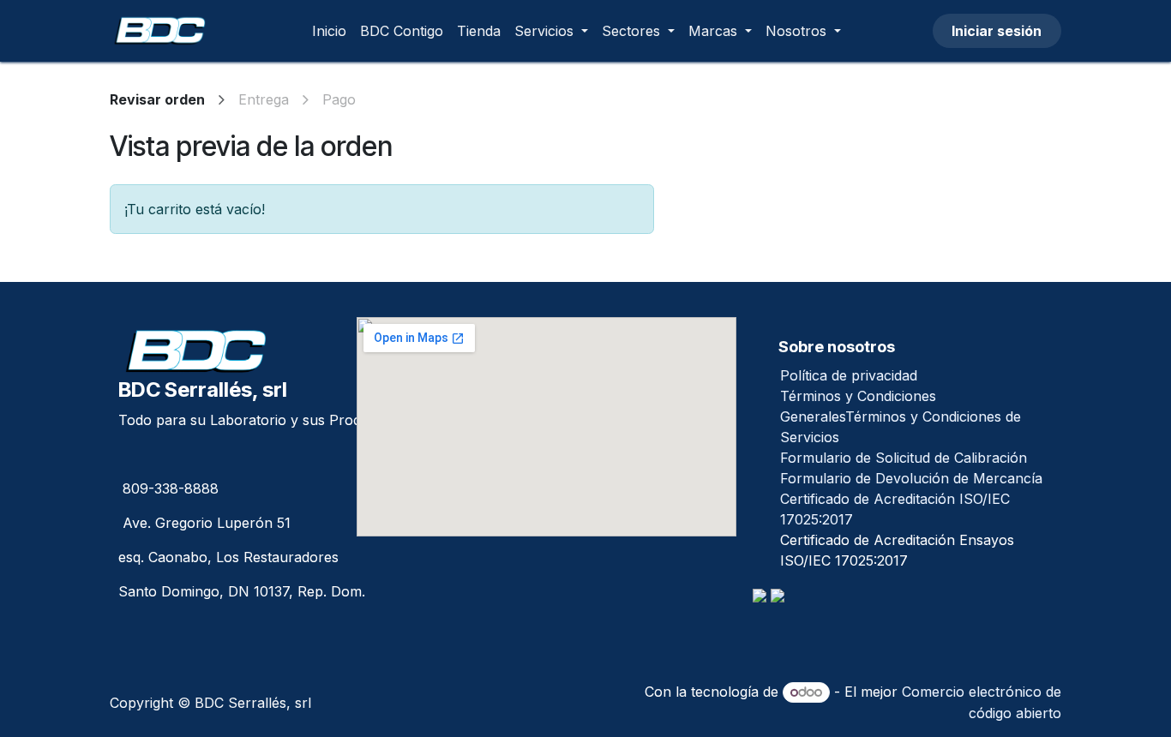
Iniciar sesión (997, 30)
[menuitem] (329, 31)
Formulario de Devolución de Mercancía (911, 478)
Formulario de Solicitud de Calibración (903, 457)
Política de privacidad (848, 375)
